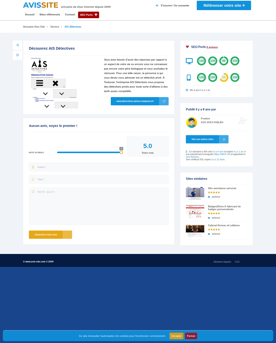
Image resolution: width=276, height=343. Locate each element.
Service (54, 26)
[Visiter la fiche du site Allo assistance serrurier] (195, 193)
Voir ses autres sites (202, 139)
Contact (70, 14)
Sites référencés (49, 14)
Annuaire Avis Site (34, 26)
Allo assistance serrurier (222, 188)
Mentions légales (222, 262)
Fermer (191, 336)
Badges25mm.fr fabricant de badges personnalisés (224, 208)
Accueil (30, 14)
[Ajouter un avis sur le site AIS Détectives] (17, 55)
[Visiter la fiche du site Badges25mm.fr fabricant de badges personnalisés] (195, 211)
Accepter (176, 336)
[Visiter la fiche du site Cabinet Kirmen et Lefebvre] (195, 230)
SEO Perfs (87, 14)
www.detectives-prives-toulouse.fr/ (135, 101)
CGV (237, 262)
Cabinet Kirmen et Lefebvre (224, 225)
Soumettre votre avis (46, 234)
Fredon (205, 118)
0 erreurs (212, 47)
